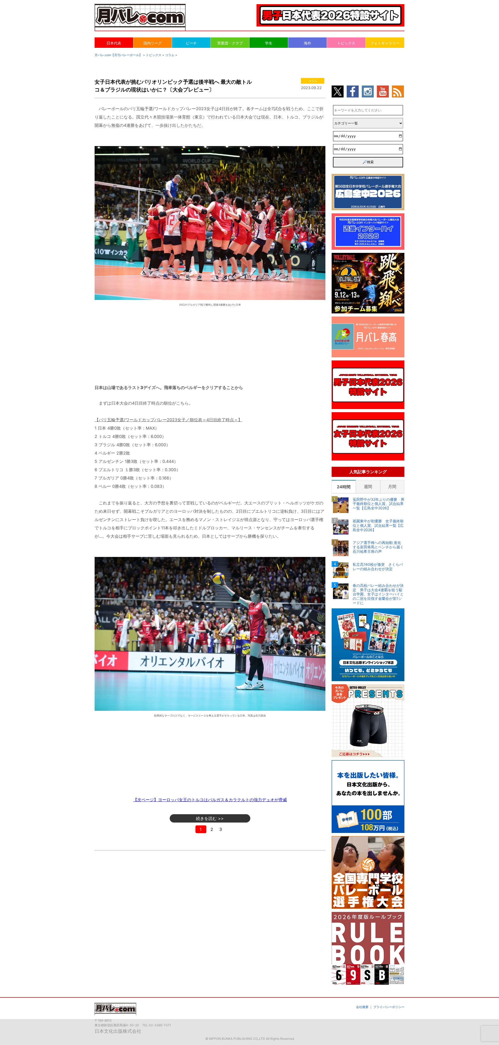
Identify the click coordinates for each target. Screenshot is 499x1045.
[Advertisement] (210, 341)
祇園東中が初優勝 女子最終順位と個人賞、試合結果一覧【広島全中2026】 (378, 525)
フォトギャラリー (384, 43)
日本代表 (114, 43)
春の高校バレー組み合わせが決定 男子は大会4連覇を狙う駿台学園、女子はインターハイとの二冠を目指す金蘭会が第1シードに (378, 594)
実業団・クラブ (230, 43)
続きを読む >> (210, 818)
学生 (268, 43)
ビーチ (191, 43)
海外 (307, 43)
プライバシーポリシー (388, 1007)
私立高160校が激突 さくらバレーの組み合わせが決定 (378, 566)
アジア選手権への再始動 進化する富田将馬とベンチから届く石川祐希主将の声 (378, 547)
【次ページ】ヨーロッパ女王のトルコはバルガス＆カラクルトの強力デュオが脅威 (210, 799)
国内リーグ (152, 43)
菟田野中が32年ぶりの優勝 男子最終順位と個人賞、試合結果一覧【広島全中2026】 (378, 503)
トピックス (346, 43)
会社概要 (362, 1007)
